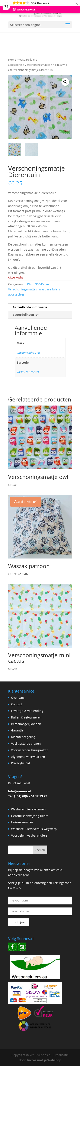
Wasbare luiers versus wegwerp (34, 829)
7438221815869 (28, 372)
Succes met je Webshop (43, 1060)
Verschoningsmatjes (37, 65)
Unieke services (22, 822)
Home (12, 59)
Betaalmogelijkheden (26, 724)
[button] (65, 82)
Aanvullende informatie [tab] (30, 307)
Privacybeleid (20, 763)
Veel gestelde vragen (26, 743)
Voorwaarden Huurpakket (29, 750)
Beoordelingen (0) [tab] (26, 315)
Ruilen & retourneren (26, 717)
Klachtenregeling (23, 737)
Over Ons (18, 698)
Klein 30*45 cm (38, 284)
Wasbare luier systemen (28, 809)
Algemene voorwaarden (28, 757)
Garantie (17, 730)
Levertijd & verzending (27, 711)
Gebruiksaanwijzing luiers (29, 816)
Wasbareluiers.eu (28, 353)
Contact (16, 704)
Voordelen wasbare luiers (29, 835)
